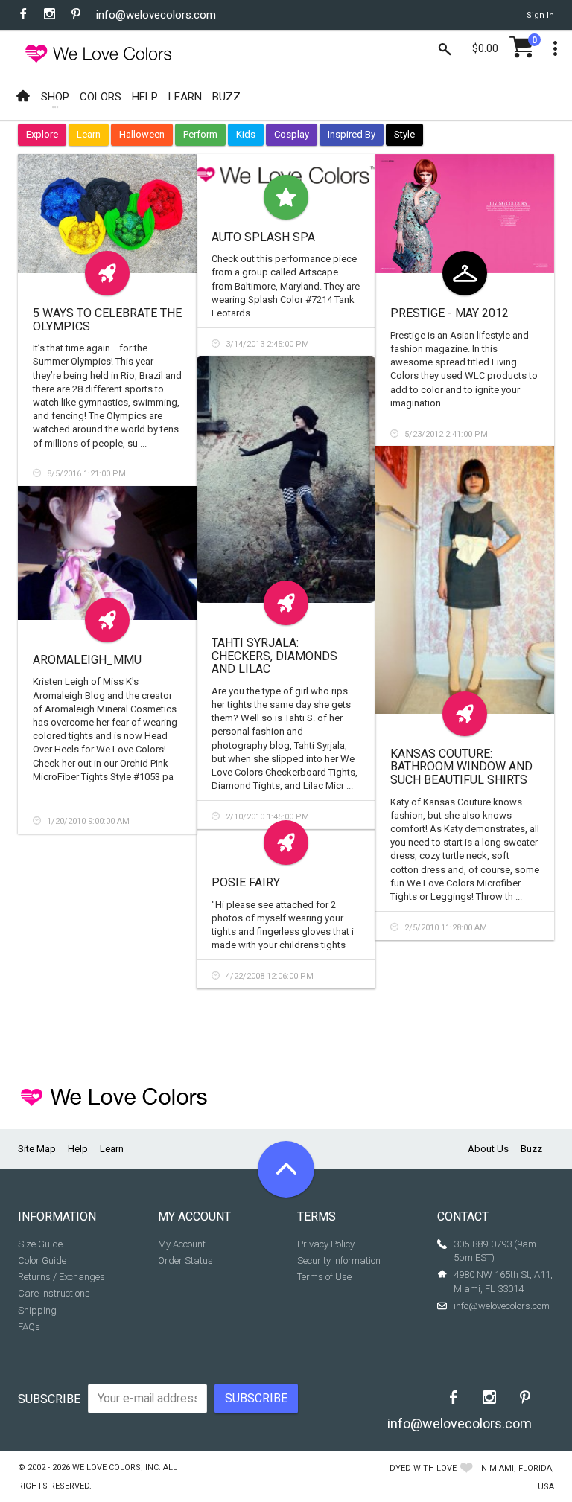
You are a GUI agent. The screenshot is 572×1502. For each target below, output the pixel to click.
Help (78, 1148)
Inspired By (351, 134)
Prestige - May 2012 (449, 313)
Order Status (185, 1260)
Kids (245, 134)
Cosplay (291, 134)
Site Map (37, 1148)
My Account (182, 1244)
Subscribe (49, 1399)
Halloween (142, 134)
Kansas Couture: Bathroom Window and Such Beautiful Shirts (461, 767)
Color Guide (42, 1260)
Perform (200, 134)
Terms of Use (324, 1276)
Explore (42, 134)
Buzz (531, 1148)
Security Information (339, 1260)
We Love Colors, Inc (115, 1467)
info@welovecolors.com (156, 15)
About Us (488, 1148)
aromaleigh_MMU (87, 660)
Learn (89, 134)
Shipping (37, 1310)
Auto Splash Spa (263, 237)
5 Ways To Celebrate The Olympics (107, 319)
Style (404, 134)
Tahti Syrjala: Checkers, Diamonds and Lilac (274, 656)
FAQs (29, 1326)
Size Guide (40, 1244)
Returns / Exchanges (61, 1276)
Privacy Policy (326, 1244)
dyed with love (423, 1468)
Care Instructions (54, 1293)
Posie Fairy (246, 882)
